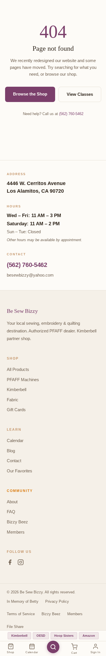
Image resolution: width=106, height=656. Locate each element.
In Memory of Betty (22, 601)
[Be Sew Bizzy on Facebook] (10, 563)
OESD (40, 635)
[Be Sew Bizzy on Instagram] (21, 563)
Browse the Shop (30, 94)
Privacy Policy (57, 601)
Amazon (89, 635)
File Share (15, 627)
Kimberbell (16, 389)
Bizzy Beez (17, 521)
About (12, 501)
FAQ (11, 511)
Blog (11, 450)
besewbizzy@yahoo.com (30, 275)
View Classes (80, 94)
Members (16, 532)
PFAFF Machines (23, 379)
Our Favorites (19, 470)
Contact (14, 460)
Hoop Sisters (63, 635)
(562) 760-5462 (71, 114)
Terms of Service (21, 614)
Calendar (15, 440)
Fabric (12, 399)
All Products (18, 369)
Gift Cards (16, 409)
